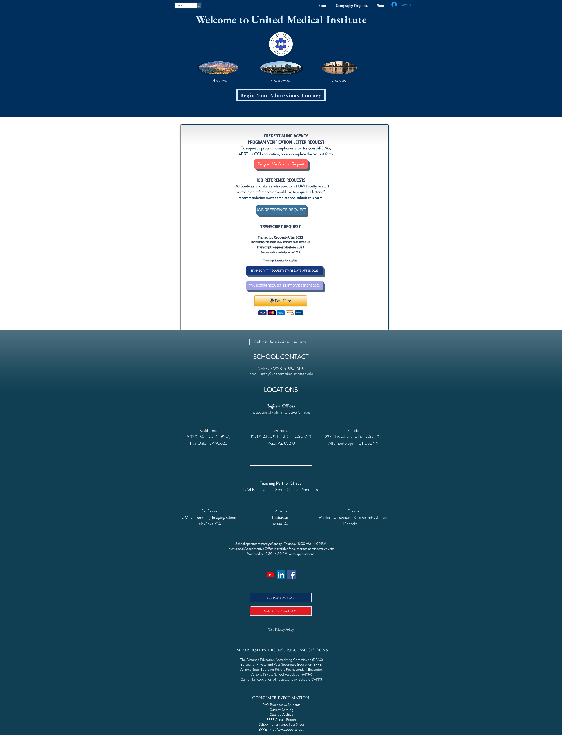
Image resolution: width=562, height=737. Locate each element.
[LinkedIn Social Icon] (281, 574)
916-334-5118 (292, 369)
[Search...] (199, 5)
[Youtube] (270, 574)
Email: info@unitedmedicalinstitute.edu (281, 373)
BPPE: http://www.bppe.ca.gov (281, 729)
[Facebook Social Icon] (291, 574)
